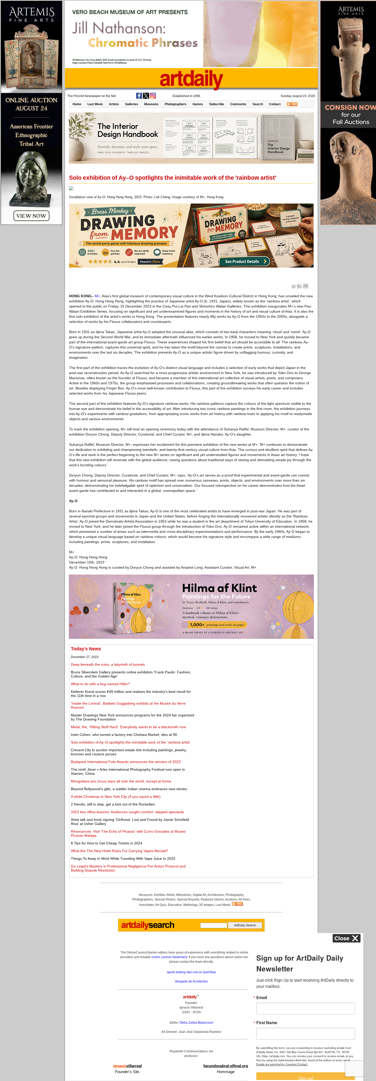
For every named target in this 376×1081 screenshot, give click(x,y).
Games (198, 104)
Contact (275, 104)
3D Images (206, 905)
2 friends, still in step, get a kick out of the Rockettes (113, 804)
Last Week (95, 104)
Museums (151, 104)
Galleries (131, 104)
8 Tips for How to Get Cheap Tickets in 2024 (106, 843)
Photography (234, 895)
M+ (97, 296)
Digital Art (199, 895)
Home (77, 104)
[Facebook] (139, 98)
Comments (238, 104)
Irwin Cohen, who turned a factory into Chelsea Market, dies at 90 (124, 735)
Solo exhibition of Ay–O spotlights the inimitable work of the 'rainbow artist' (130, 742)
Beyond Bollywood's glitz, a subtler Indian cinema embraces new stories (129, 789)
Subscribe (216, 104)
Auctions (231, 899)
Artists (114, 104)
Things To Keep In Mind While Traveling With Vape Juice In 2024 (123, 858)
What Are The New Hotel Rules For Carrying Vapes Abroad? (119, 851)
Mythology (190, 905)
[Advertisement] (255, 682)
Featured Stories (212, 899)
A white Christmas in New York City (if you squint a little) (116, 796)
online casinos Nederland (169, 957)
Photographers (175, 104)
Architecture (215, 895)
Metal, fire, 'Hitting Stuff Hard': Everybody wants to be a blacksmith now (128, 727)
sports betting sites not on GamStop (191, 972)
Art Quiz (160, 905)
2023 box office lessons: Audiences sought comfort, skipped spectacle (127, 812)
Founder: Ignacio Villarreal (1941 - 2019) (191, 1007)
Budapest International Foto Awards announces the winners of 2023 (126, 762)
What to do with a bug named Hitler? (100, 684)
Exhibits (159, 895)
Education (175, 905)
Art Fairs (244, 899)
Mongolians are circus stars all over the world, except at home (121, 781)
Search (257, 104)
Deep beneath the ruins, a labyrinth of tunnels (108, 664)
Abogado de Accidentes (191, 981)
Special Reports (188, 899)
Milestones (183, 895)
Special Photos (164, 899)
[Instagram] (153, 98)
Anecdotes (146, 905)
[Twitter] (146, 98)
